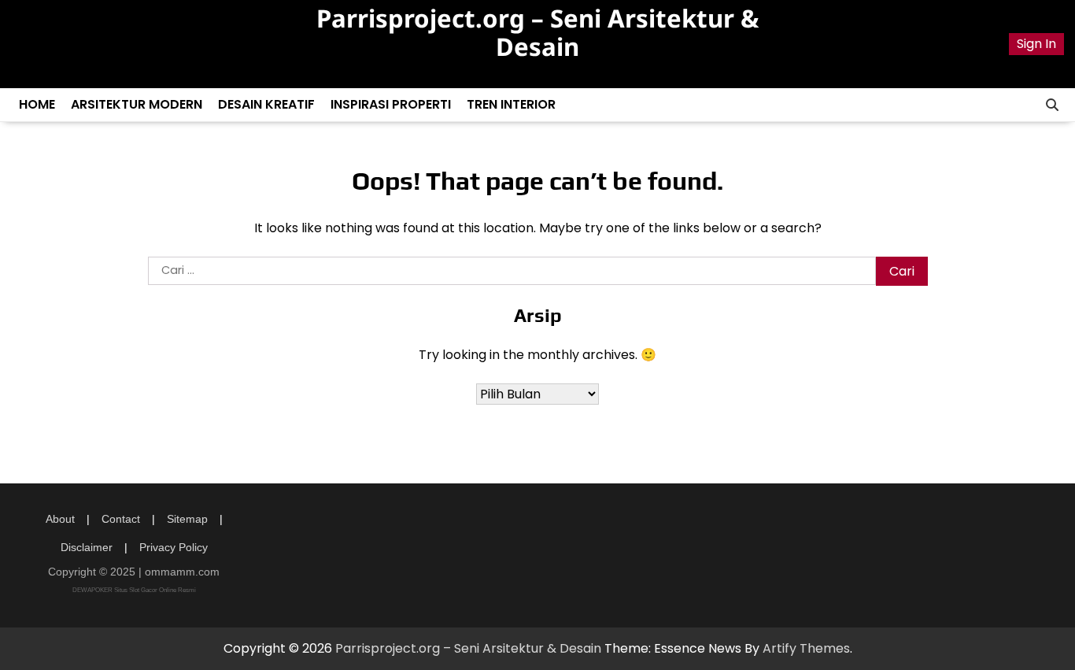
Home (37, 104)
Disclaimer (87, 547)
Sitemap (187, 519)
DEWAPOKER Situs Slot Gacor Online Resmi (134, 590)
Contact (121, 519)
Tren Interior (511, 104)
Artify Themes (806, 648)
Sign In (1036, 44)
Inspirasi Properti (391, 104)
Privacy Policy (173, 547)
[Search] (1052, 105)
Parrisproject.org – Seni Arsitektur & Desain (537, 32)
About (60, 519)
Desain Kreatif (266, 104)
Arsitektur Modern (136, 104)
